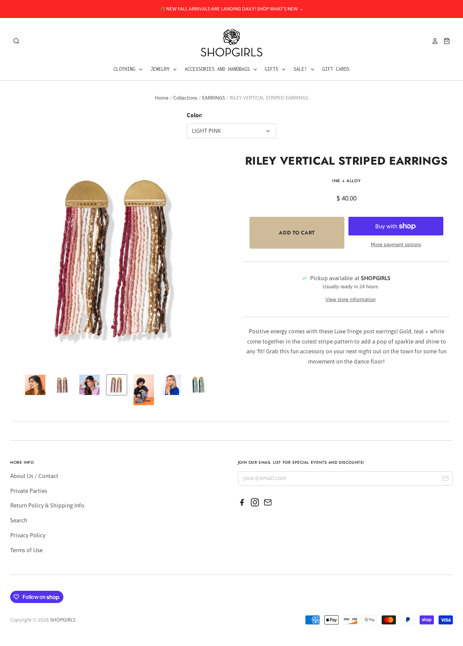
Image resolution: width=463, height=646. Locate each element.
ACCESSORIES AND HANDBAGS (219, 69)
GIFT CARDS (335, 69)
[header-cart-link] (444, 41)
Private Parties (28, 490)
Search (18, 520)
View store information (350, 299)
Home (161, 98)
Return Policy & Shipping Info (47, 505)
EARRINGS (213, 98)
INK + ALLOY (346, 181)
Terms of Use (26, 550)
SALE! (302, 69)
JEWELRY (161, 69)
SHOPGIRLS (62, 620)
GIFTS (273, 69)
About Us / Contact (34, 476)
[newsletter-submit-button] (445, 479)
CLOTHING (126, 69)
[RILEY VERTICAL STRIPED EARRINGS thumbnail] (35, 385)
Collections (185, 98)
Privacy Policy (27, 535)
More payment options (396, 244)
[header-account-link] (432, 41)
